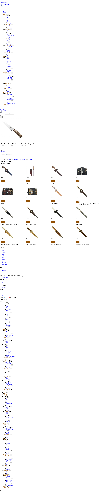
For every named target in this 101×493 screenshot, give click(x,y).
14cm (13, 159)
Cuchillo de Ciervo (16, 159)
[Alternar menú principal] (1, 117)
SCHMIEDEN (30, 159)
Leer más (3, 180)
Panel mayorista (3, 151)
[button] (50, 2)
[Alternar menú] (8, 14)
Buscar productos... (3, 7)
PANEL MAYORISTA (3, 110)
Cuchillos (9, 159)
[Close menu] (1, 301)
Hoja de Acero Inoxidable (22, 159)
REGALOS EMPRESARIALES (5, 4)
